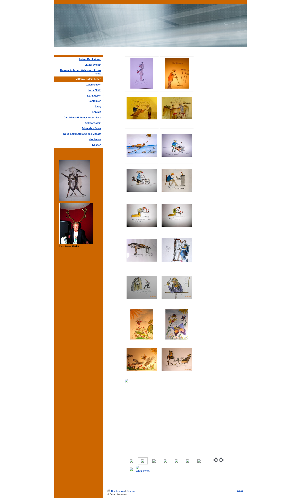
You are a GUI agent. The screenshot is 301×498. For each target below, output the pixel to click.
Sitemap (131, 491)
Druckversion (118, 491)
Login (240, 490)
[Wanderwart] (142, 469)
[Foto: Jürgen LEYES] (76, 223)
